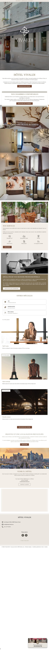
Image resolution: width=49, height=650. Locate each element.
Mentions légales (28, 546)
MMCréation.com (21, 546)
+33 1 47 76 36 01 (24, 480)
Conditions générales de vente (38, 546)
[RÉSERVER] (24, 335)
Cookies (45, 546)
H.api (12, 546)
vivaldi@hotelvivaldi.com (24, 481)
